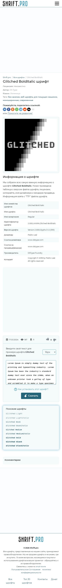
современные (26, 100)
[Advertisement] (31, 40)
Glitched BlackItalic (17, 446)
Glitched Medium (14, 430)
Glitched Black (14, 442)
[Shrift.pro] (15, 3)
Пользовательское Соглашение (25, 569)
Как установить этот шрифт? (33, 389)
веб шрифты (27, 97)
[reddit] (25, 109)
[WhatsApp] (16, 109)
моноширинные (11, 100)
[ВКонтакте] (4, 109)
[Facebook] (8, 109)
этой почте (41, 566)
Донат (54, 579)
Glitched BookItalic (17, 426)
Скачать (33, 395)
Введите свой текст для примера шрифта (20, 352)
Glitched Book (13, 421)
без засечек (14, 97)
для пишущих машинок (45, 97)
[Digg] (29, 109)
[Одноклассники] (12, 109)
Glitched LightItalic (17, 417)
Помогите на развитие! (20, 113)
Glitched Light (14, 414)
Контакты (43, 579)
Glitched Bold (13, 438)
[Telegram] (20, 109)
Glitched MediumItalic (18, 434)
